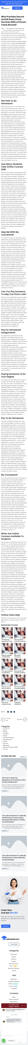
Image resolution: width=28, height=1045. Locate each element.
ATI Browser (6, 728)
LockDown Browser (8, 737)
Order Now (17, 8)
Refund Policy (14, 1001)
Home (2, 28)
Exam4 (5, 730)
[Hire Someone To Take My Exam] (5, 8)
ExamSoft (5, 733)
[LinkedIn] (14, 712)
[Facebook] (8, 712)
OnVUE (5, 741)
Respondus (6, 745)
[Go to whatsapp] (3, 1040)
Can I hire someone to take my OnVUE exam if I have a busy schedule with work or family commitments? (14, 819)
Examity (5, 732)
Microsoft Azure (7, 739)
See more (22, 756)
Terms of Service (13, 999)
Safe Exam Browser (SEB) (10, 747)
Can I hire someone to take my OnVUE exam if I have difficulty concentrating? (14, 857)
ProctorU (5, 743)
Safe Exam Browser (13, 968)
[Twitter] (11, 712)
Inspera (5, 735)
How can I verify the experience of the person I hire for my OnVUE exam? (13, 780)
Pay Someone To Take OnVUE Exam (15, 28)
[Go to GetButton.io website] (3, 1043)
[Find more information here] (14, 1023)
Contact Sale (14, 944)
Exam (11, 966)
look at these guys (20, 43)
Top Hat (5, 749)
